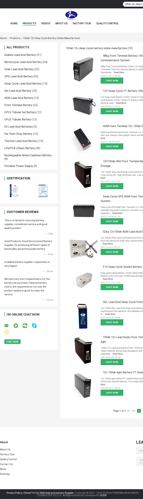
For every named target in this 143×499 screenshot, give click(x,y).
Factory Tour (82, 23)
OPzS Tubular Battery (17, 119)
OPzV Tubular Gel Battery (20, 112)
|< (129, 410)
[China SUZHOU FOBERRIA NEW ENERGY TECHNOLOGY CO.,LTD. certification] (14, 190)
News (3, 469)
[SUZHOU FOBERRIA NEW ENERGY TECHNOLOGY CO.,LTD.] (71, 15)
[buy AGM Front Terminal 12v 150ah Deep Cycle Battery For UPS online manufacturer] (83, 139)
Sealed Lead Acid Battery (20, 55)
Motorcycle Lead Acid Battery (23, 62)
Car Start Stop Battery (18, 133)
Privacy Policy (14, 492)
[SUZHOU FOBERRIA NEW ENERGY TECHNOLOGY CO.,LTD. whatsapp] (18, 325)
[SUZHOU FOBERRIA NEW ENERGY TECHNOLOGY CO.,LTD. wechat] (27, 325)
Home (13, 23)
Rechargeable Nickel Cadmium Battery (28, 155)
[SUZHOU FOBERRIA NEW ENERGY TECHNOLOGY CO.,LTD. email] (8, 325)
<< (133, 410)
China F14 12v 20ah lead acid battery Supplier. (49, 492)
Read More (119, 72)
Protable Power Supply (18, 166)
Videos (45, 23)
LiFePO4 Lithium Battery (19, 148)
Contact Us (6, 464)
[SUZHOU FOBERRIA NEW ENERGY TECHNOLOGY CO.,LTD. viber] (8, 332)
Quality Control (107, 23)
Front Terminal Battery (18, 105)
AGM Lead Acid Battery (18, 98)
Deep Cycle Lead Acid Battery (23, 83)
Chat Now (112, 80)
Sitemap (5, 474)
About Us (61, 23)
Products (29, 23)
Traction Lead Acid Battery (21, 141)
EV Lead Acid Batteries (18, 126)
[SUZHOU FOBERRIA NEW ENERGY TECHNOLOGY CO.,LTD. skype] (36, 325)
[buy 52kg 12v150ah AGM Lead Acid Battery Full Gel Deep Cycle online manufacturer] (83, 245)
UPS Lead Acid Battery (18, 76)
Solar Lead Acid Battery (19, 69)
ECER (104, 495)
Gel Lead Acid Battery (17, 90)
